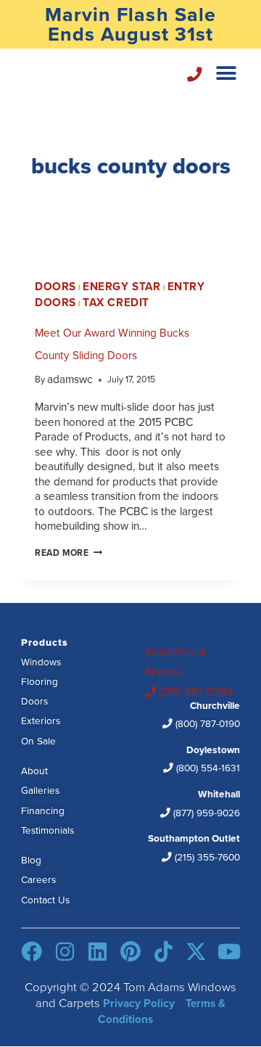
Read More (68, 552)
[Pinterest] (130, 951)
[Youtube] (228, 951)
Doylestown (206, 758)
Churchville (206, 714)
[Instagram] (64, 951)
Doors (55, 286)
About (34, 770)
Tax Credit (116, 302)
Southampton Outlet (194, 847)
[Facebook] (31, 951)
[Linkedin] (97, 951)
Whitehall (205, 802)
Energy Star (121, 286)
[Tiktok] (163, 951)
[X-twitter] (196, 951)
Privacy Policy (139, 1003)
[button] (226, 73)
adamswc (70, 379)
